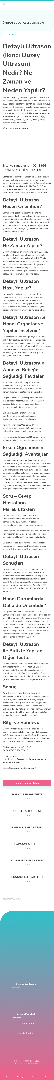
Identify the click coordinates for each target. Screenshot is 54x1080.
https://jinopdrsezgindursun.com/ (19, 768)
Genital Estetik (27, 1023)
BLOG (27, 799)
